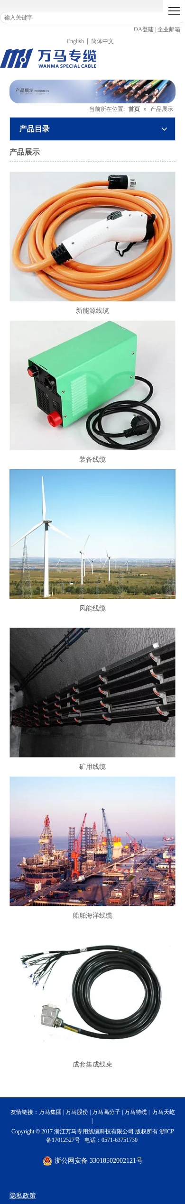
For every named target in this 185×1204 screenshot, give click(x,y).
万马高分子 (106, 1112)
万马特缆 (135, 1112)
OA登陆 (144, 29)
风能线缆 (92, 608)
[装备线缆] (92, 385)
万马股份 (76, 1112)
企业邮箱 (168, 29)
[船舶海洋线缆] (92, 841)
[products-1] (92, 534)
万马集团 (50, 1112)
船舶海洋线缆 (92, 915)
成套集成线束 (92, 1064)
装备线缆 (92, 459)
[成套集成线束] (92, 990)
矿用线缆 (92, 766)
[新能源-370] (92, 236)
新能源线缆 (92, 310)
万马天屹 (163, 1112)
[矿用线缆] (92, 692)
